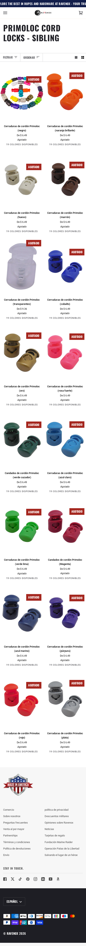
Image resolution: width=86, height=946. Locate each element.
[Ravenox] (18, 785)
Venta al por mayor (13, 829)
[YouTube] (50, 879)
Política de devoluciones (17, 848)
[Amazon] (58, 879)
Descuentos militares (57, 816)
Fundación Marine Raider (59, 842)
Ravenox (12, 933)
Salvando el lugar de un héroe (61, 855)
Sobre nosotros (11, 816)
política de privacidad (56, 809)
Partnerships (10, 835)
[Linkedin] (43, 879)
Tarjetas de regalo (55, 835)
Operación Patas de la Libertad (62, 848)
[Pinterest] (28, 879)
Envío (6, 855)
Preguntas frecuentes (15, 822)
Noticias (49, 829)
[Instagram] (35, 879)
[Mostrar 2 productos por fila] (82, 57)
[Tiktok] (20, 879)
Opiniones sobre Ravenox (59, 822)
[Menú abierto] (9, 13)
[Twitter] (12, 879)
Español (13, 901)
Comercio (8, 809)
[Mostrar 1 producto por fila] (76, 57)
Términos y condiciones (16, 842)
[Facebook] (5, 879)
